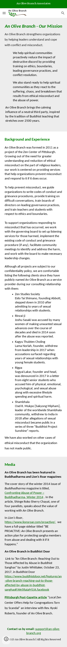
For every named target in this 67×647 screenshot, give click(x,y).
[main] (33, 74)
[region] (33, 4)
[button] (4, 13)
